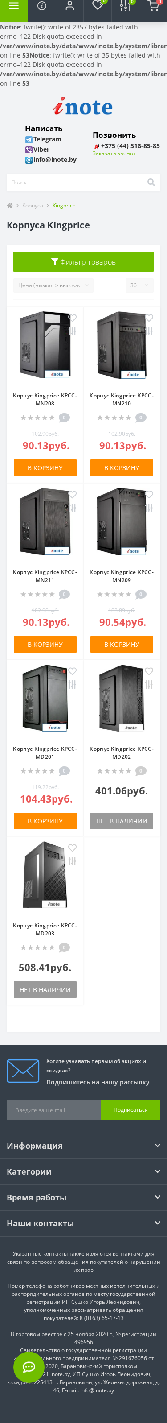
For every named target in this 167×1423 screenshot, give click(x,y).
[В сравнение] (72, 332)
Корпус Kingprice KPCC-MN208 (45, 399)
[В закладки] (72, 318)
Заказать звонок (114, 153)
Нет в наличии (121, 821)
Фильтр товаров (87, 262)
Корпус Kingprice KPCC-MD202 (122, 753)
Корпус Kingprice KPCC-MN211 (45, 576)
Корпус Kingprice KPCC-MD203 (45, 929)
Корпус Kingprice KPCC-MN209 (122, 576)
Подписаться (131, 1109)
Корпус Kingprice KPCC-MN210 (122, 399)
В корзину (45, 467)
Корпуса (32, 205)
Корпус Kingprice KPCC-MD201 (45, 753)
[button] (69, 11)
